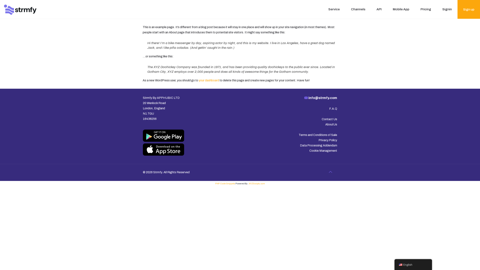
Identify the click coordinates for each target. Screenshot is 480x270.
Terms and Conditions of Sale (318, 134)
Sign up (468, 9)
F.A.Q (333, 108)
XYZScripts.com (257, 183)
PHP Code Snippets (225, 183)
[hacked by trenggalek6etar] (20, 9)
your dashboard (209, 80)
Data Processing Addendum (318, 145)
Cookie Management (323, 150)
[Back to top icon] (330, 172)
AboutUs (331, 124)
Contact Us (329, 119)
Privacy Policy (328, 140)
